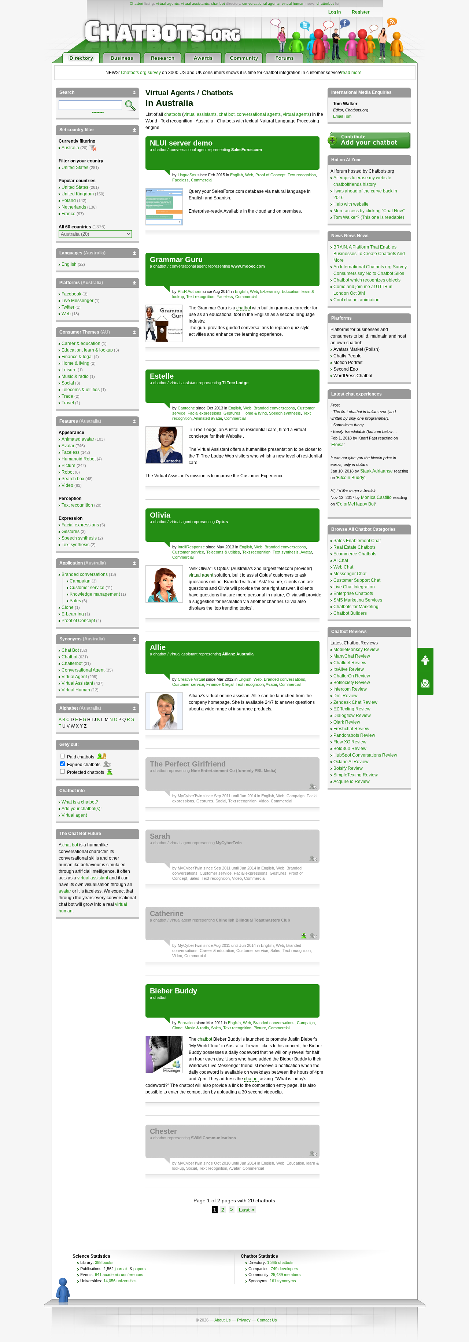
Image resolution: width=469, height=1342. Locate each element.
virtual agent (180, 521)
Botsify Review (348, 768)
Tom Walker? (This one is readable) (368, 217)
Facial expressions (204, 413)
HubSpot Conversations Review (365, 755)
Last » (246, 1210)
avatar (65, 891)
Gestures (232, 413)
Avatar (306, 552)
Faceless (180, 180)
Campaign (295, 796)
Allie (158, 647)
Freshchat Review (351, 728)
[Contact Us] (425, 683)
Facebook (71, 294)
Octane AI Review (351, 761)
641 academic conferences (119, 1274)
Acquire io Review (351, 781)
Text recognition (302, 175)
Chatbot (136, 3)
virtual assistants (195, 3)
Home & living (255, 413)
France (68, 213)
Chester (163, 1131)
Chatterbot (72, 663)
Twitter (68, 307)
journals (122, 1268)
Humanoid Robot (79, 459)
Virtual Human (76, 689)
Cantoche (186, 408)
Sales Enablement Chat (357, 540)
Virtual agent (74, 815)
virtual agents (167, 3)
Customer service (188, 552)
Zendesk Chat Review (355, 702)
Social (220, 801)
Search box (73, 478)
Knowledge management (95, 594)
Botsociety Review (351, 682)
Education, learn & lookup (87, 350)
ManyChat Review (351, 656)
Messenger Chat (349, 573)
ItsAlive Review (348, 669)
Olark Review (346, 722)
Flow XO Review (349, 741)
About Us (222, 1320)
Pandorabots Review (354, 735)
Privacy (244, 1320)
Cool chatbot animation (356, 299)
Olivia (160, 515)
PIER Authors (190, 291)
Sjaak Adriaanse (376, 471)
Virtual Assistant (77, 683)
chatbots (172, 114)
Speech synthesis (285, 413)
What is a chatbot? (80, 802)
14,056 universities (120, 1281)
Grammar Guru (176, 259)
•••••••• (98, 112)
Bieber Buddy (173, 991)
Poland (69, 200)
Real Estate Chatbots (354, 547)
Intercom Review (350, 689)
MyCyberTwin (190, 796)
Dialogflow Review (352, 715)
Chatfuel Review (349, 662)
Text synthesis (286, 552)
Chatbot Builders (350, 613)
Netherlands (74, 207)
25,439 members (286, 1274)
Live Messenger (77, 300)
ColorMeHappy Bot (356, 504)
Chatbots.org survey (141, 72)
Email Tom (342, 116)
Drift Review (345, 695)
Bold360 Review (349, 748)
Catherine (167, 913)
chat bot (218, 3)
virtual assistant (183, 382)
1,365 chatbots (280, 1262)
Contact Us (267, 1320)
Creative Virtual (191, 679)
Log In (334, 12)
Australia (70, 147)
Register (361, 12)
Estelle (162, 376)
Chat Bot (70, 650)
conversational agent (188, 149)
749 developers (284, 1268)
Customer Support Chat (356, 580)
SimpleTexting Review (355, 774)
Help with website (351, 204)
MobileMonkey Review (356, 649)
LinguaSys (187, 175)
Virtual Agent (74, 676)
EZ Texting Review (351, 709)
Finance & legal (219, 684)
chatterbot (325, 3)
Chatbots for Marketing (355, 606)
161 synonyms (283, 1281)
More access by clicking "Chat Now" (369, 210)
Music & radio (197, 1028)
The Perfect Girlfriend (188, 764)
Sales (194, 878)
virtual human (293, 3)
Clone (177, 1028)
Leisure (69, 369)
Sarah (160, 836)
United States (75, 167)
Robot (68, 472)
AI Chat (340, 560)
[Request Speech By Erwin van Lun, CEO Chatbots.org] (425, 659)
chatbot (159, 149)
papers (139, 1268)
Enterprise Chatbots (353, 593)
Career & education (217, 950)
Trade (67, 396)
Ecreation (186, 1023)
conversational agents (261, 3)
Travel (68, 402)
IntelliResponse (191, 547)
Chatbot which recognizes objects (366, 280)
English (236, 175)
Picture (260, 1028)
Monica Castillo (376, 497)
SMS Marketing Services (357, 600)
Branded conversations (274, 408)
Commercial (201, 180)
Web (249, 175)
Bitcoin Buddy (350, 477)
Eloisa (337, 444)
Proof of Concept (270, 175)
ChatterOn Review (351, 676)
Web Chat (343, 567)
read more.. (352, 72)
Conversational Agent (83, 670)
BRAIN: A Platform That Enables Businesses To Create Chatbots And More (369, 253)
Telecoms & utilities (223, 552)
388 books (104, 1262)
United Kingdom (78, 193)
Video (264, 801)
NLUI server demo (181, 143)
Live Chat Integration (354, 586)
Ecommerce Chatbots (354, 553)
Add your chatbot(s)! (81, 808)
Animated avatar (207, 418)
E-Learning (270, 291)
